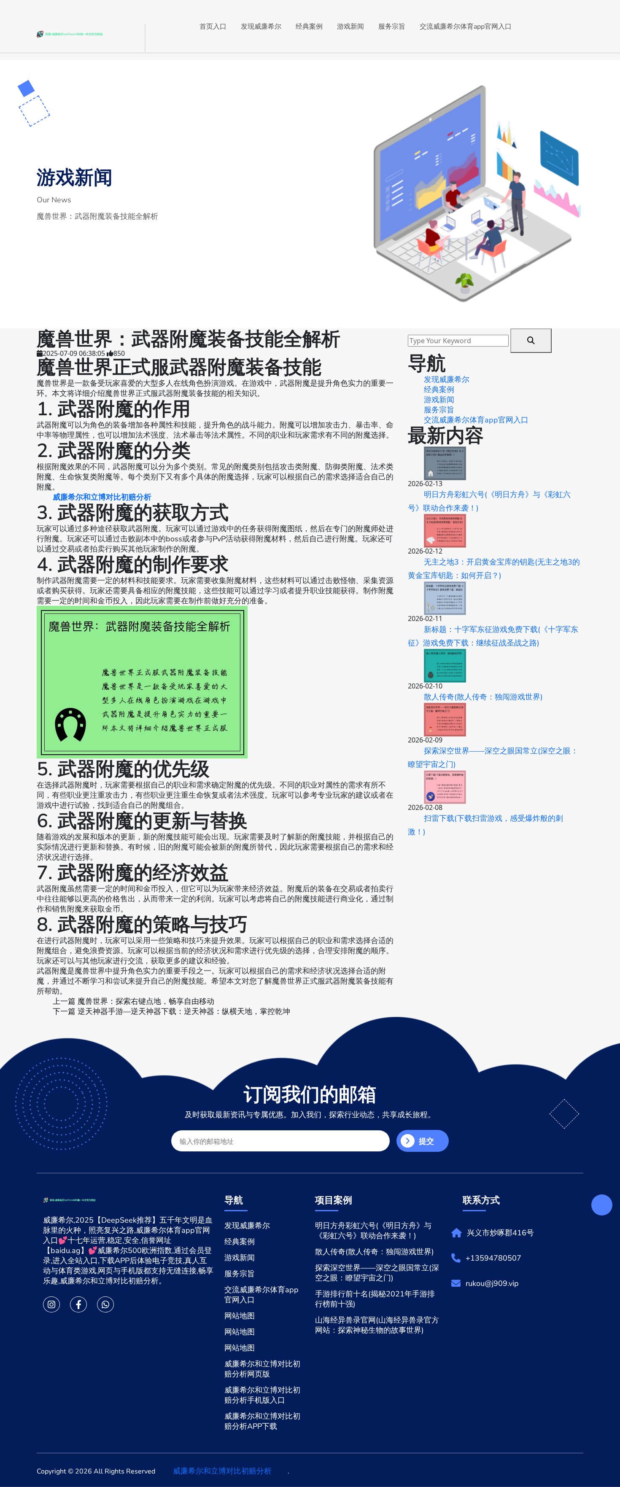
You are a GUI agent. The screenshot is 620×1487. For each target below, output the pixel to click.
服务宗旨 (391, 26)
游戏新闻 (350, 26)
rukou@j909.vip (492, 1283)
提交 (426, 1141)
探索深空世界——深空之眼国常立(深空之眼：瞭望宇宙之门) (493, 757)
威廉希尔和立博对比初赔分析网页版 (262, 1369)
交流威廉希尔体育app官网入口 (466, 26)
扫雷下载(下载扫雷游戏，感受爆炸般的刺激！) (485, 825)
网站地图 (239, 1316)
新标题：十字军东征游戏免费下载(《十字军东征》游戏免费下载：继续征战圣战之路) (493, 636)
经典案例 (309, 26)
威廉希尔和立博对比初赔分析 (222, 1471)
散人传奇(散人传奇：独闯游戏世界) (483, 697)
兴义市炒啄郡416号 (500, 1233)
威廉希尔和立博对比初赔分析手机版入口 (262, 1395)
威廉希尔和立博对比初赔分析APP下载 (262, 1421)
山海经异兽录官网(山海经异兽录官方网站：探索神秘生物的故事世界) (377, 1325)
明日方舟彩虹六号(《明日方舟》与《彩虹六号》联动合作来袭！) (489, 501)
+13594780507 (493, 1258)
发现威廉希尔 (261, 26)
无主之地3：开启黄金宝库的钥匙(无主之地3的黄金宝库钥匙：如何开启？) (494, 569)
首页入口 (212, 26)
